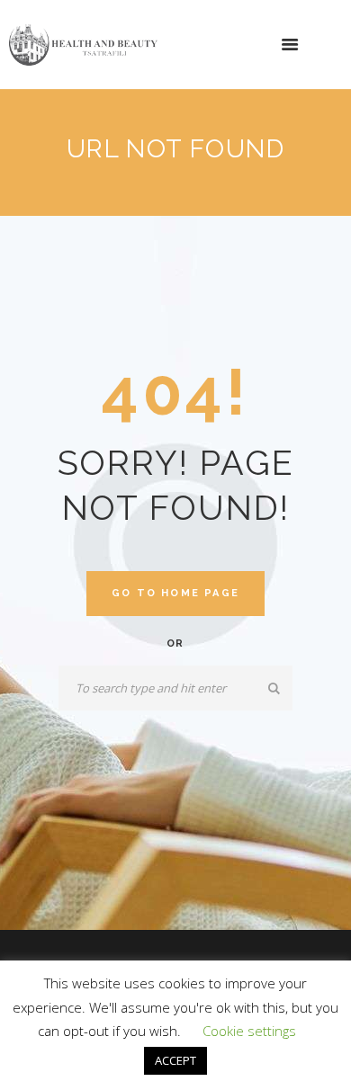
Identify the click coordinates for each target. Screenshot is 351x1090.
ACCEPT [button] (175, 1060)
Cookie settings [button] (249, 1031)
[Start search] (274, 689)
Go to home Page (175, 593)
